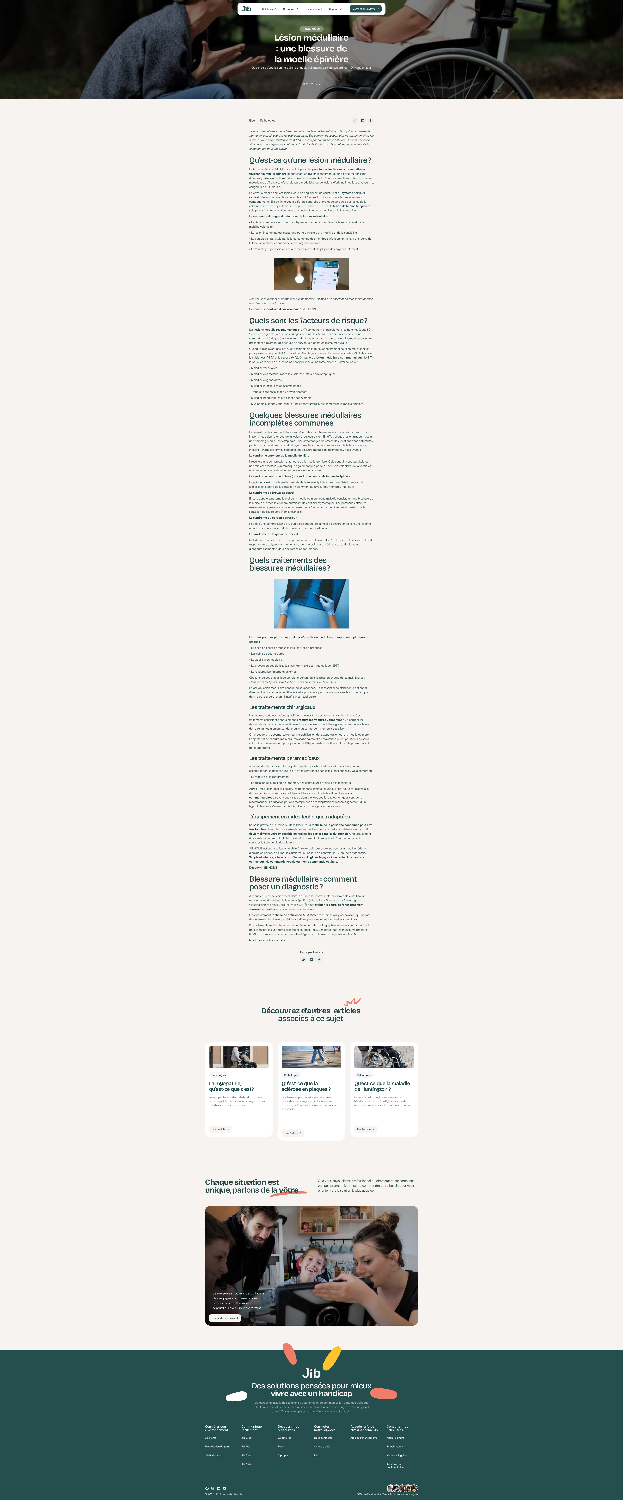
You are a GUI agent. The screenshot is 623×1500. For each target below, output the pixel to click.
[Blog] (280, 1446)
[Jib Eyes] (246, 1437)
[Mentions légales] (397, 1455)
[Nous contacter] (323, 1437)
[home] (246, 8)
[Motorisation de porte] (217, 1446)
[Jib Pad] (245, 1446)
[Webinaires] (284, 1437)
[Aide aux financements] (363, 1437)
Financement (314, 9)
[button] (269, 8)
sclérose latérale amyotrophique (313, 374)
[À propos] (283, 1455)
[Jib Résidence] (213, 1455)
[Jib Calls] (246, 1464)
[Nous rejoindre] (395, 1437)
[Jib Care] (246, 1455)
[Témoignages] (395, 1446)
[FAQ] (316, 1455)
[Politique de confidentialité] (402, 1465)
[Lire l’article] (220, 1129)
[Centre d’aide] (322, 1446)
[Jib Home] (210, 1437)
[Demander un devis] (366, 8)
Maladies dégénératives (266, 380)
